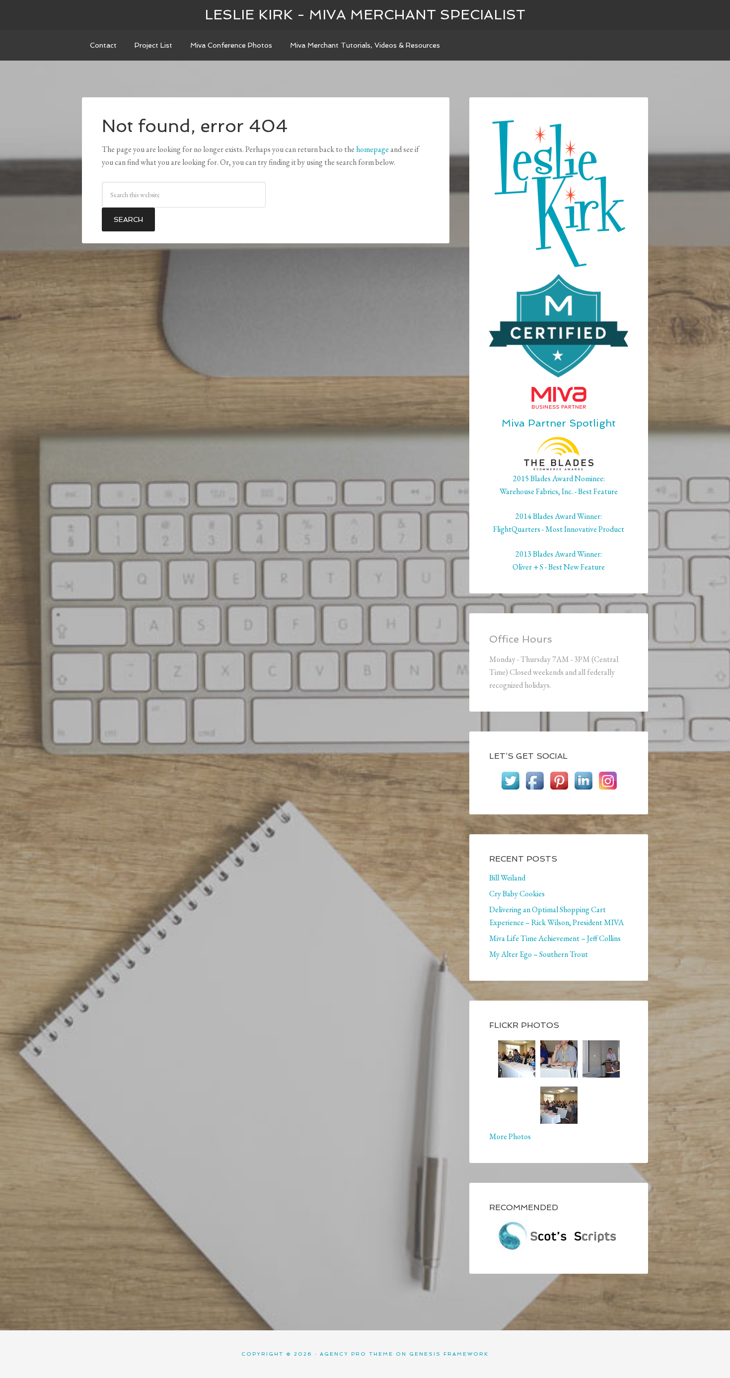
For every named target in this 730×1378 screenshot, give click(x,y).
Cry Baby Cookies (517, 893)
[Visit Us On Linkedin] (583, 788)
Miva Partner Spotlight (559, 423)
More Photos (510, 1136)
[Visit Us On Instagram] (607, 788)
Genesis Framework (449, 1354)
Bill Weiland (507, 877)
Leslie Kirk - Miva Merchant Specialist (365, 14)
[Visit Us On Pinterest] (559, 788)
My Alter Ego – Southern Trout (538, 954)
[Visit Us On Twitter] (510, 788)
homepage (372, 149)
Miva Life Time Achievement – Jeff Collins (555, 938)
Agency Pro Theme (356, 1354)
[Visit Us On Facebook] (534, 788)
